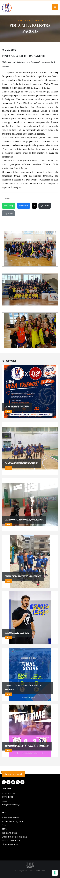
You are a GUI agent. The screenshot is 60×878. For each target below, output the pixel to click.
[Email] (22, 782)
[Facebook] (4, 782)
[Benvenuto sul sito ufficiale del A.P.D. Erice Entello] (7, 8)
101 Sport (41, 871)
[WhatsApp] (18, 782)
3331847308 (7, 797)
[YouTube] (13, 782)
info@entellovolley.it (11, 804)
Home (19, 20)
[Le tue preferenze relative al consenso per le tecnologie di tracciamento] (55, 873)
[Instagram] (8, 782)
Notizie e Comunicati (34, 20)
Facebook (23, 205)
